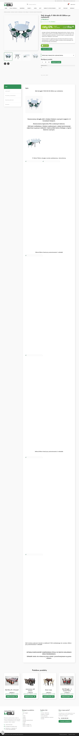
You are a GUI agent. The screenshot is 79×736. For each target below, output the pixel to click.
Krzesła (24, 721)
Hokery (24, 717)
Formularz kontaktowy (65, 721)
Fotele (24, 715)
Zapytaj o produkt (47, 49)
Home (6, 8)
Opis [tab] (6, 86)
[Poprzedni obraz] (5, 64)
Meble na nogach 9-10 (27, 725)
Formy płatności (44, 715)
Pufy (60, 8)
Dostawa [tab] (7, 104)
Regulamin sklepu (72, 734)
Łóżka (35, 8)
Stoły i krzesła (13, 8)
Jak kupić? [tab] (7, 91)
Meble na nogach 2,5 (27, 724)
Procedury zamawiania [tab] (10, 95)
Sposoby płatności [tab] (9, 100)
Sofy (40, 8)
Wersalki (72, 8)
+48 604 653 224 (9, 724)
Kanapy (29, 8)
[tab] (12, 86)
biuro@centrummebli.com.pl (11, 726)
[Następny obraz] (8, 64)
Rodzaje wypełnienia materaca (47, 717)
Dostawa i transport (45, 714)
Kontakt (42, 718)
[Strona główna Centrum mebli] (8, 4)
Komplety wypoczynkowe (49, 8)
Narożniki (22, 8)
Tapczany (65, 8)
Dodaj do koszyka (56, 62)
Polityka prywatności (63, 734)
